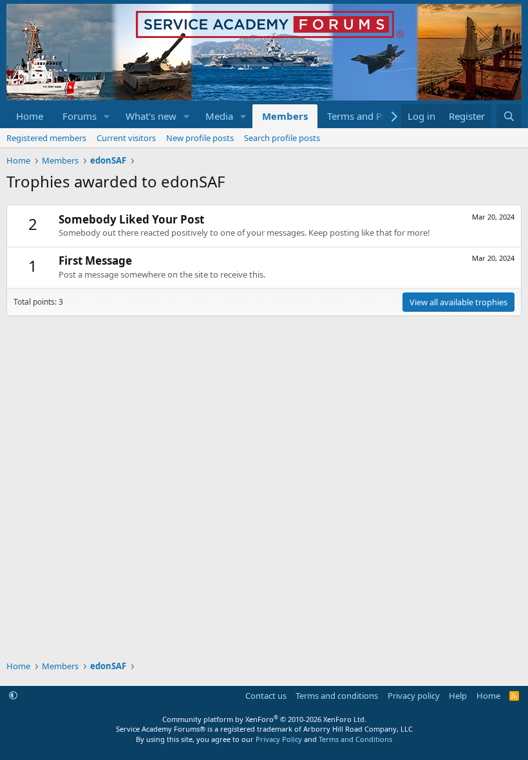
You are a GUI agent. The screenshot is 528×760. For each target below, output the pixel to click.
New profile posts (200, 138)
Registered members (46, 138)
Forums (79, 115)
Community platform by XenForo (264, 719)
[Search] (509, 116)
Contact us (266, 695)
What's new (151, 115)
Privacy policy (414, 695)
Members (285, 115)
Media (219, 115)
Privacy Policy (279, 739)
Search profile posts (282, 138)
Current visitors (126, 138)
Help (458, 695)
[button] (107, 116)
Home (29, 115)
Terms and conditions (337, 695)
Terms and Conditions (355, 739)
